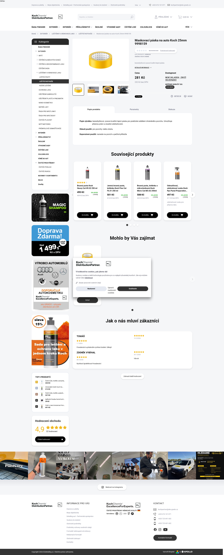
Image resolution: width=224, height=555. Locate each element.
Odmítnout (89, 278)
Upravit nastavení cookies (112, 290)
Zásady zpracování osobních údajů (90, 283)
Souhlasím (133, 289)
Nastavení (91, 289)
